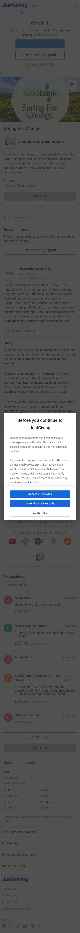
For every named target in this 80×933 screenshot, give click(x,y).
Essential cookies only (40, 503)
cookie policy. (31, 482)
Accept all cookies (40, 494)
